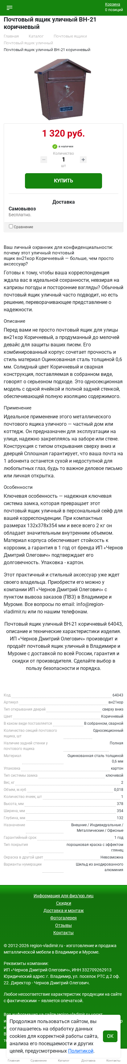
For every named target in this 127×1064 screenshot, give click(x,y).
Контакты (63, 932)
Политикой (80, 1051)
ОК (110, 1036)
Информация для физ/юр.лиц (63, 895)
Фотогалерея (63, 917)
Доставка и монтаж (63, 910)
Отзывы (63, 925)
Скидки (63, 903)
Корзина (112, 4)
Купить (63, 181)
